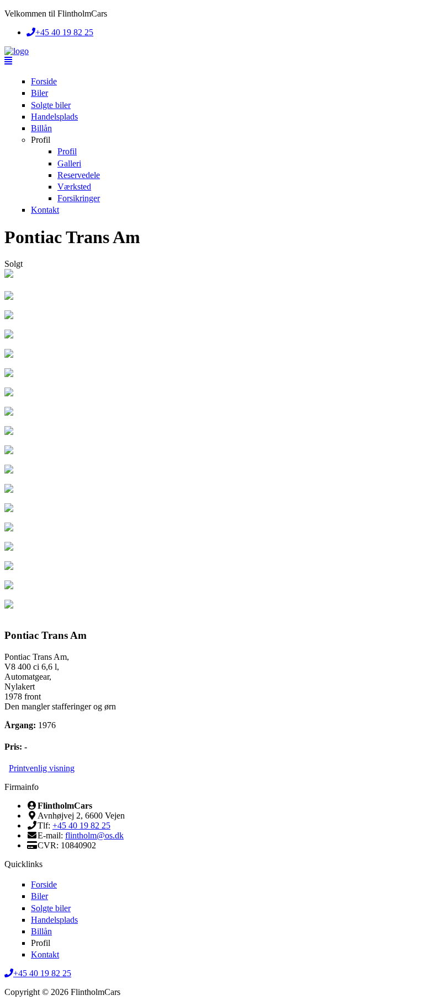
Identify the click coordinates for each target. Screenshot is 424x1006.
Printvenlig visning (42, 768)
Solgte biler (51, 105)
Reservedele (78, 175)
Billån (41, 128)
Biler (39, 93)
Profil (40, 139)
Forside (44, 81)
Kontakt (45, 209)
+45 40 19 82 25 (81, 825)
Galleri (69, 163)
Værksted (74, 186)
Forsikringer (78, 198)
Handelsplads (54, 116)
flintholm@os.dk (94, 835)
